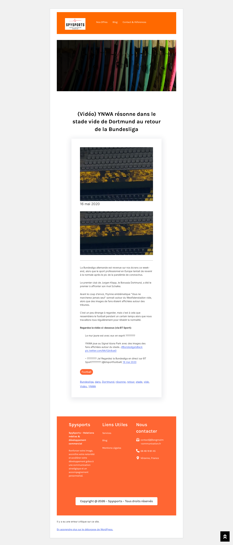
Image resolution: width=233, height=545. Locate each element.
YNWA (92, 386)
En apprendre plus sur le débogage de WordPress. (85, 529)
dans (98, 381)
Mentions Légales (111, 447)
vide (146, 381)
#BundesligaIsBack (132, 347)
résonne (121, 381)
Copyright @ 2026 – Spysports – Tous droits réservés (116, 501)
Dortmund (108, 381)
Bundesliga (86, 381)
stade (139, 381)
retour (130, 381)
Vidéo (83, 386)
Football (86, 372)
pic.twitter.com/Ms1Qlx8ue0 (100, 350)
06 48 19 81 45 (148, 450)
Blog (104, 440)
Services (106, 433)
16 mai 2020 (129, 362)
